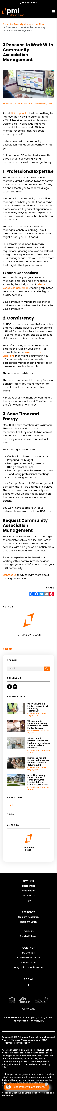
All (11, 805)
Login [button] (29, 900)
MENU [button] (53, 11)
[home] (12, 12)
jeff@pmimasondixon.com (28, 967)
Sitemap (8, 1042)
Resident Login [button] (28, 921)
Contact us (9, 575)
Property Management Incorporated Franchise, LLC (33, 1019)
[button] (9, 686)
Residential (28, 885)
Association (28, 890)
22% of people (19, 113)
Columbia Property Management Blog (23, 24)
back (8, 649)
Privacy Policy (23, 1042)
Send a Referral (28, 936)
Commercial (29, 895)
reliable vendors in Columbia (24, 286)
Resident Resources (28, 917)
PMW (44, 1040)
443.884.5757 (29, 2)
